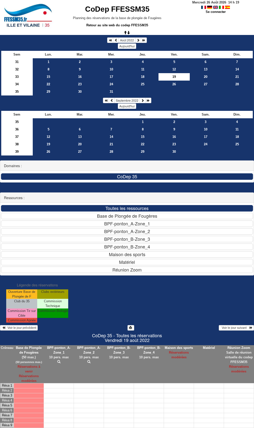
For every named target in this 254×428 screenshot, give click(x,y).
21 (237, 77)
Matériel (209, 348)
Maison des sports (179, 348)
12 (174, 69)
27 (205, 84)
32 (17, 69)
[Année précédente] (110, 40)
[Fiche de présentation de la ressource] (59, 362)
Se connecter (216, 12)
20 (205, 77)
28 (237, 84)
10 (111, 69)
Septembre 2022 (127, 100)
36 (17, 129)
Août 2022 (127, 40)
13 (205, 69)
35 (17, 91)
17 (111, 77)
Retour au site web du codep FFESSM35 (117, 25)
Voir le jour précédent (20, 328)
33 (17, 77)
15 (48, 77)
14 (237, 69)
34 (17, 84)
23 (80, 84)
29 (48, 91)
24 (111, 84)
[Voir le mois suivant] (138, 40)
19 (48, 144)
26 (174, 84)
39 (17, 151)
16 (80, 77)
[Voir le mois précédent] (116, 40)
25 (142, 84)
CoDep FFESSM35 (117, 9)
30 (80, 91)
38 (17, 144)
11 (142, 69)
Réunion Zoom (238, 348)
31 (17, 62)
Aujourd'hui (127, 46)
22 (48, 84)
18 (142, 77)
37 (17, 137)
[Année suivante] (144, 40)
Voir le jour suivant (235, 328)
